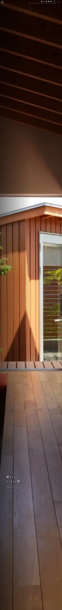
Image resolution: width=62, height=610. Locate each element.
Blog (52, 3)
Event (36, 3)
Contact (54, 1)
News (50, 3)
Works (39, 3)
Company (46, 3)
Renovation (42, 3)
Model (55, 3)
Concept (29, 3)
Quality (33, 3)
